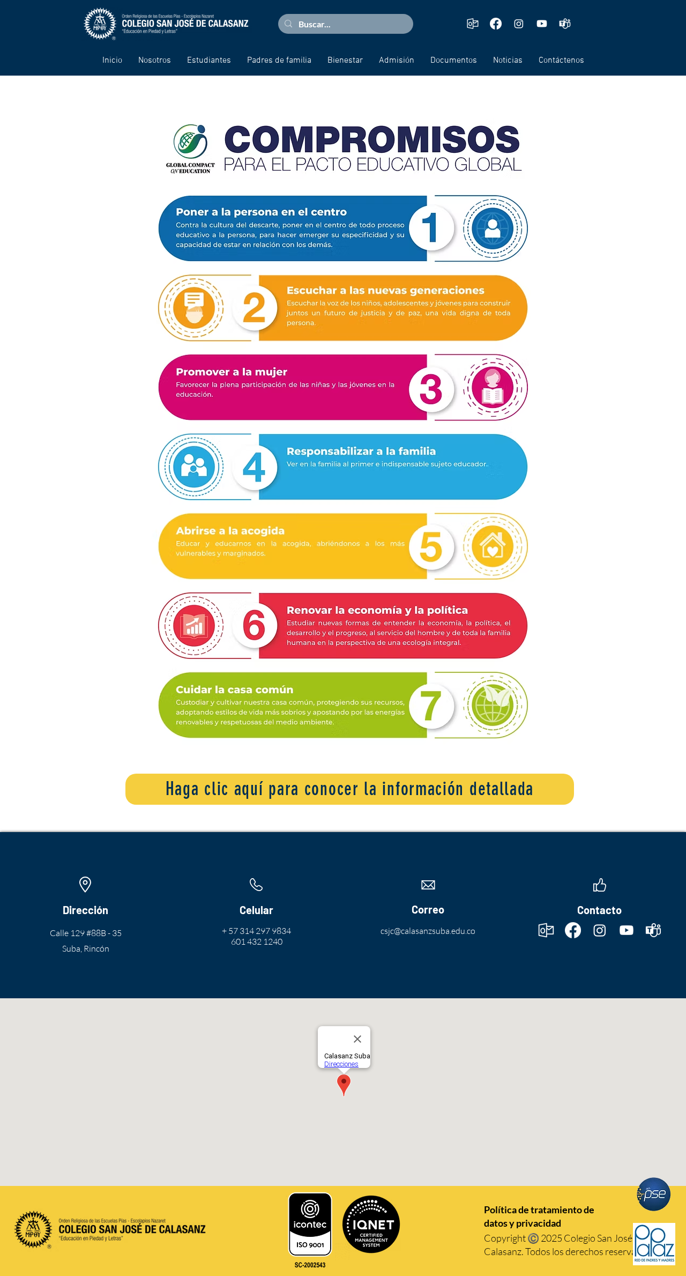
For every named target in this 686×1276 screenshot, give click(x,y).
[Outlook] (473, 23)
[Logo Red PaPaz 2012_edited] (654, 1244)
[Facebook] (496, 23)
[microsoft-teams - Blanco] (565, 23)
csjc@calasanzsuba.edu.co (428, 930)
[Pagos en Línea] (654, 1194)
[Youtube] (542, 23)
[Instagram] (519, 23)
